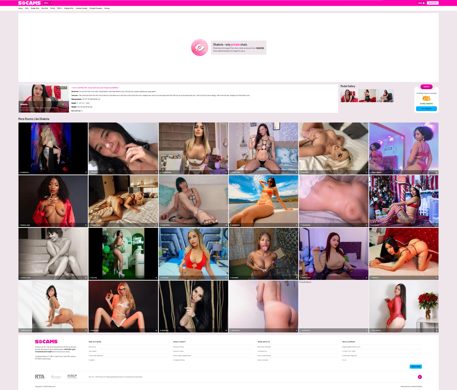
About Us (92, 347)
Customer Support (349, 355)
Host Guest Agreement (182, 355)
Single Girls (35, 8)
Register (433, 3)
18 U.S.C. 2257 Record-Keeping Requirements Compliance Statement (115, 377)
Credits (91, 360)
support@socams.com (351, 347)
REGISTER (260, 48)
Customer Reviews (96, 355)
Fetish (52, 8)
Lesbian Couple (81, 8)
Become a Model (264, 347)
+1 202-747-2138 (348, 351)
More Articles (263, 360)
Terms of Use (178, 351)
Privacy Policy (178, 347)
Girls (26, 8)
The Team (92, 351)
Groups (107, 8)
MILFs (59, 8)
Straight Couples (96, 8)
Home (20, 8)
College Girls (68, 8)
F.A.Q (344, 360)
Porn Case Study (264, 355)
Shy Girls (45, 8)
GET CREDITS (426, 109)
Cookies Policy (179, 360)
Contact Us (262, 351)
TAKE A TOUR (415, 366)
